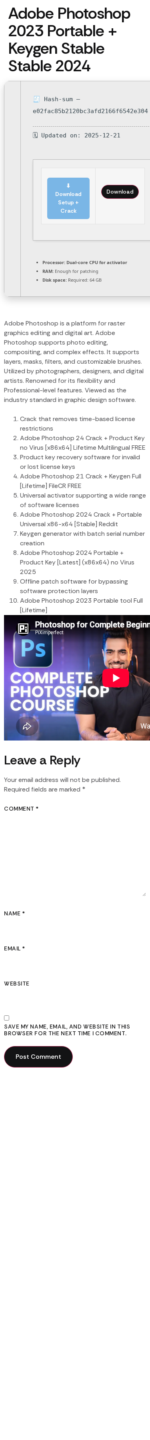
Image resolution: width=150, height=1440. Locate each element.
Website (17, 983)
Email (14, 948)
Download (120, 191)
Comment (21, 808)
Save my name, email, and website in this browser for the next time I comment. (67, 1030)
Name (14, 913)
